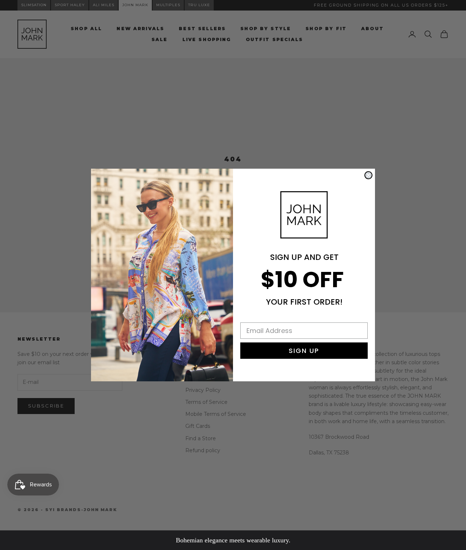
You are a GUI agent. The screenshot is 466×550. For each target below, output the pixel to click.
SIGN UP (304, 350)
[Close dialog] (368, 175)
